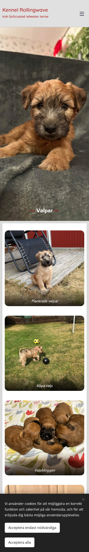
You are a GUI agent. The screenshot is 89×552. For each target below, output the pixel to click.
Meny (82, 13)
